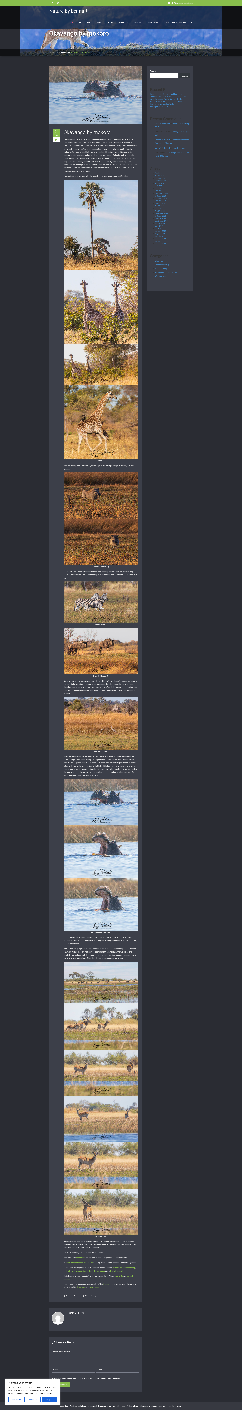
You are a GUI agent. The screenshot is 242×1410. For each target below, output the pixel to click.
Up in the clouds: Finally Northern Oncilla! (166, 99)
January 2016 (160, 243)
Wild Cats (138, 22)
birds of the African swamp (124, 1268)
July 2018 (159, 236)
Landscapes (153, 22)
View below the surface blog (166, 272)
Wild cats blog (160, 276)
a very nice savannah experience (79, 1263)
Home (89, 22)
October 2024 (160, 196)
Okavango (107, 1284)
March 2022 (160, 210)
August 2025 (160, 183)
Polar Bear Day (179, 148)
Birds (110, 22)
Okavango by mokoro (87, 132)
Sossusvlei (81, 1287)
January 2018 (160, 238)
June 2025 (159, 188)
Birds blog (159, 261)
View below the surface (175, 22)
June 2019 (159, 228)
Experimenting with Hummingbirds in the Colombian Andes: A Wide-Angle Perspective (168, 95)
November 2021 (161, 213)
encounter (80, 1258)
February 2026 (161, 178)
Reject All (33, 1399)
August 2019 (160, 223)
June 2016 (159, 241)
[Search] (192, 23)
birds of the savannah (96, 1271)
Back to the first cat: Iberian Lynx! (163, 104)
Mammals (123, 22)
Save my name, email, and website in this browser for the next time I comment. (87, 1378)
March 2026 (160, 175)
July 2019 (159, 226)
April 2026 (159, 173)
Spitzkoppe (94, 1287)
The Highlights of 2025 (159, 106)
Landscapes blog (162, 264)
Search (153, 71)
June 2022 (159, 208)
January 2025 (160, 190)
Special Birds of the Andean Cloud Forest (166, 101)
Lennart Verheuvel (72, 1296)
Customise (16, 1399)
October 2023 (160, 203)
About (99, 22)
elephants (119, 1276)
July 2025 (159, 185)
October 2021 (160, 216)
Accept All (49, 1399)
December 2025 (161, 180)
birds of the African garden (75, 1271)
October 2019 (160, 218)
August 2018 (160, 233)
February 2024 (161, 198)
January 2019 (160, 231)
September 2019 (161, 221)
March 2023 (160, 205)
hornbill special (116, 1271)
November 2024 (161, 193)
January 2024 (160, 200)
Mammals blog (63, 52)
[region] (32, 1392)
